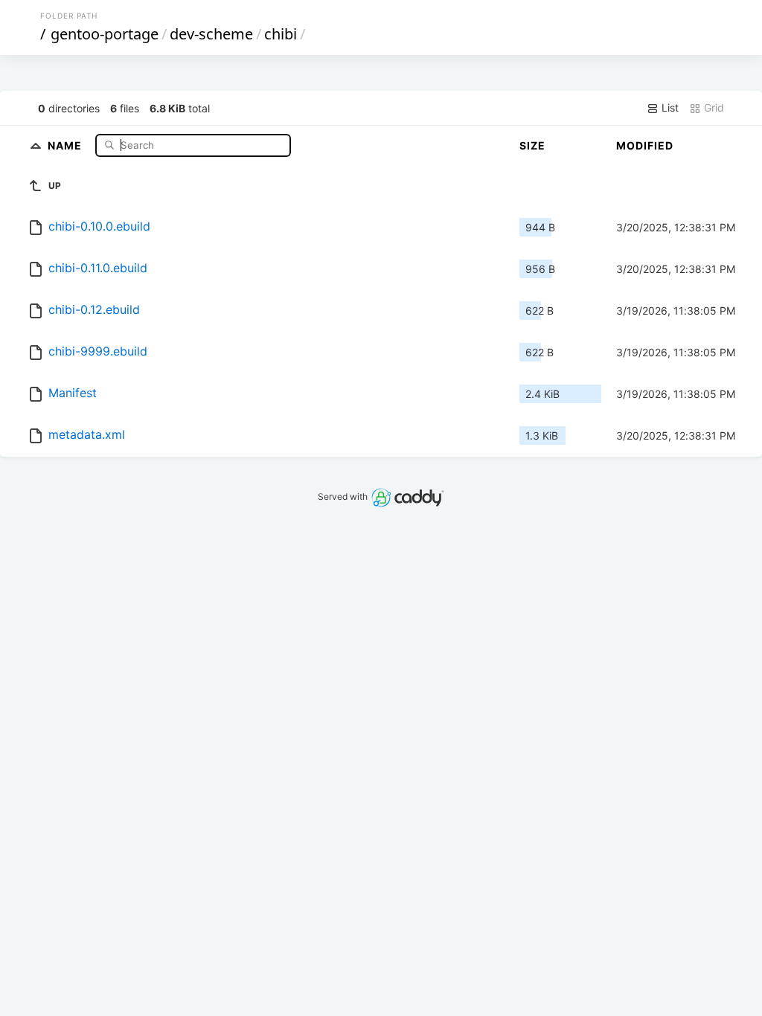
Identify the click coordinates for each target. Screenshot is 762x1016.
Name (66, 144)
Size (532, 145)
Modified (644, 145)
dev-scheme (211, 34)
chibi (280, 34)
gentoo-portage (105, 34)
